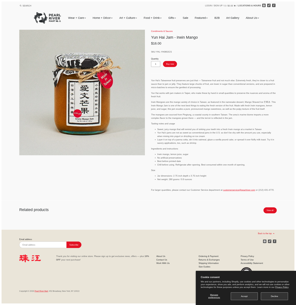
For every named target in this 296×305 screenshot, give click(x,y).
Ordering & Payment (208, 256)
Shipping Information (209, 263)
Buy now (170, 64)
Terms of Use (247, 259)
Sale (185, 17)
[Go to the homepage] (47, 14)
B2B (217, 17)
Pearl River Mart (41, 291)
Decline (274, 296)
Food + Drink (152, 17)
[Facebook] (273, 5)
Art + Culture (127, 17)
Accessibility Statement (252, 263)
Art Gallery (232, 17)
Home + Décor (102, 17)
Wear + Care (76, 17)
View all (270, 210)
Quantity (155, 59)
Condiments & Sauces (162, 31)
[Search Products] (20, 5)
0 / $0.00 (229, 5)
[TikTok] (269, 5)
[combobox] (31, 5)
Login (208, 5)
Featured (200, 17)
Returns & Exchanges (209, 259)
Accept (244, 296)
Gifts (171, 17)
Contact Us (161, 259)
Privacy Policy (282, 287)
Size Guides (204, 266)
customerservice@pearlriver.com (239, 190)
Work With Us (163, 263)
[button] (82, 92)
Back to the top (265, 233)
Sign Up (218, 5)
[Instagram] (264, 5)
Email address (25, 239)
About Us (251, 17)
